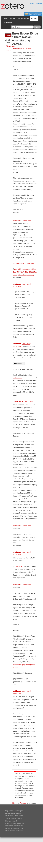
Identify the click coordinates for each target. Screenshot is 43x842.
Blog (6, 811)
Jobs (16, 815)
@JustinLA (18, 566)
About (21, 815)
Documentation (23, 18)
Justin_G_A (18, 401)
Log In (32, 3)
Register (39, 3)
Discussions (10, 46)
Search (8, 50)
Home (6, 18)
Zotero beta (17, 378)
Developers (19, 811)
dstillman (17, 284)
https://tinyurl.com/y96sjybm (23, 263)
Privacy (19, 813)
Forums (34, 18)
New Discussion (8, 35)
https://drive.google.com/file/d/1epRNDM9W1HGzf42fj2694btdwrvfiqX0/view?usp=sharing (25, 272)
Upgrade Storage (35, 14)
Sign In (14, 803)
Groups (12, 18)
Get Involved (8, 22)
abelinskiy (17, 49)
